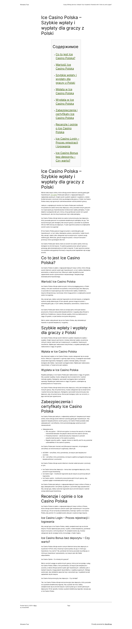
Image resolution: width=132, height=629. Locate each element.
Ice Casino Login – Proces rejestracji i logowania (67, 142)
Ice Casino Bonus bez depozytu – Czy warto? (67, 156)
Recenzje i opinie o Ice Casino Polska (67, 128)
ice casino (54, 195)
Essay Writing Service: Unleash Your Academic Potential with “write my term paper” (87, 4)
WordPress (108, 624)
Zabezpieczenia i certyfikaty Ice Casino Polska (66, 114)
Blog (35, 605)
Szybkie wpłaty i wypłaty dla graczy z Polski (66, 78)
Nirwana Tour (24, 4)
